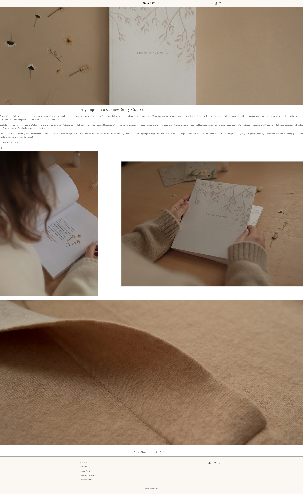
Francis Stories (154, 488)
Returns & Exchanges (87, 475)
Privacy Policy (85, 471)
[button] (81, 3)
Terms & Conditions (87, 479)
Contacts (83, 462)
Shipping (83, 467)
